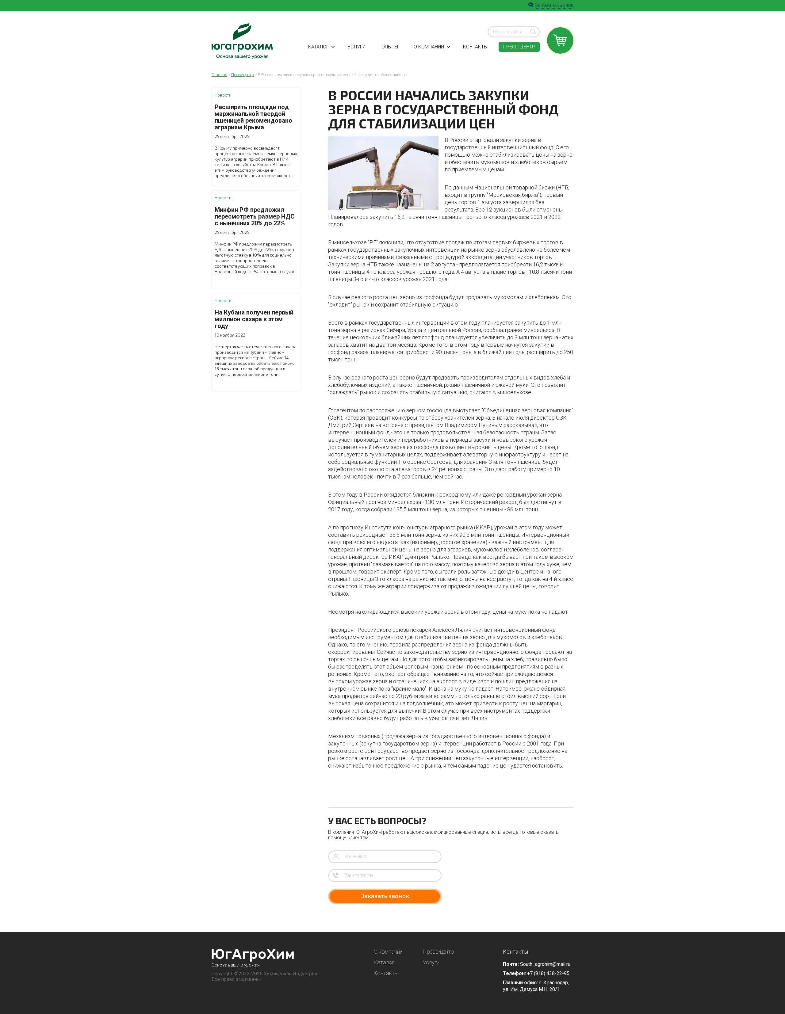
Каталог (318, 47)
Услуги (356, 47)
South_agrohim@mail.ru (545, 964)
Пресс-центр (519, 47)
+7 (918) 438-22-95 (548, 973)
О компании (429, 47)
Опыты (389, 47)
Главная (219, 74)
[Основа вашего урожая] (253, 955)
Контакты (475, 47)
